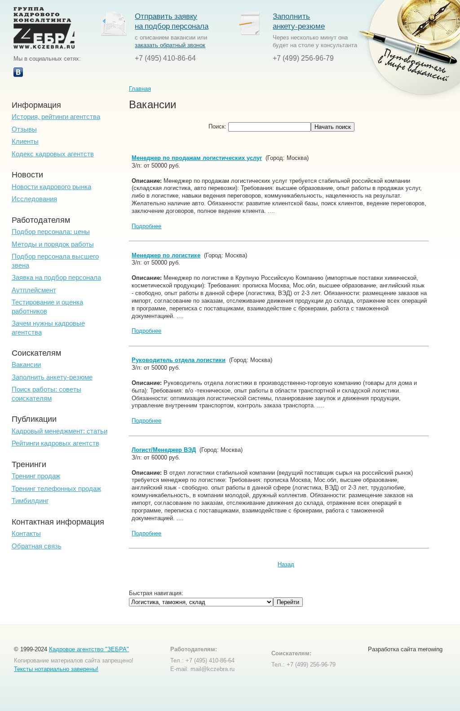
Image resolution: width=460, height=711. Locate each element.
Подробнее (146, 226)
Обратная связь (37, 546)
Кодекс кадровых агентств (53, 154)
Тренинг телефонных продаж (56, 488)
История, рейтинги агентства (56, 116)
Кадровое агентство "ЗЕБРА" (89, 649)
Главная (140, 88)
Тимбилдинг (30, 500)
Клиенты (25, 141)
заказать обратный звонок (170, 45)
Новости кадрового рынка (51, 186)
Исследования (34, 199)
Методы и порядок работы (53, 244)
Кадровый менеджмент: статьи (59, 431)
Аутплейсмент (34, 290)
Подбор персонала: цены (51, 231)
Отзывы (24, 129)
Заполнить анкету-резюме (299, 21)
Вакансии (26, 364)
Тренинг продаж (36, 476)
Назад (286, 564)
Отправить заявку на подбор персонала (171, 21)
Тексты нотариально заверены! (56, 669)
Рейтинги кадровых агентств (55, 443)
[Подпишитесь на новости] (18, 75)
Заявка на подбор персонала (56, 277)
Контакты (26, 533)
